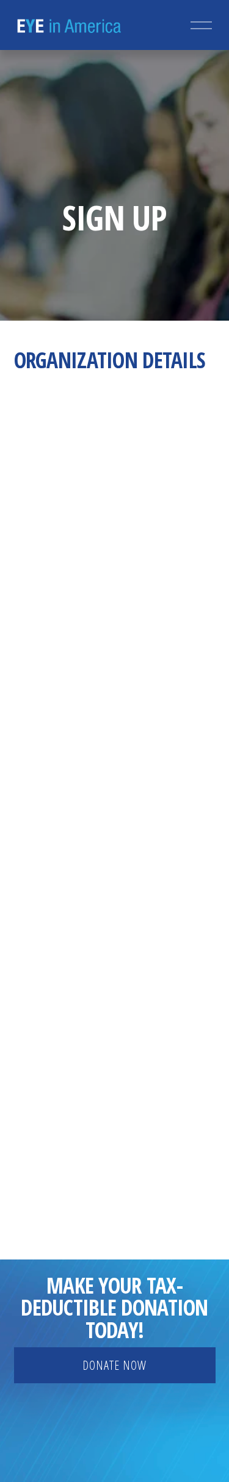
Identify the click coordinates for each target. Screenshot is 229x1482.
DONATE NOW (114, 1364)
